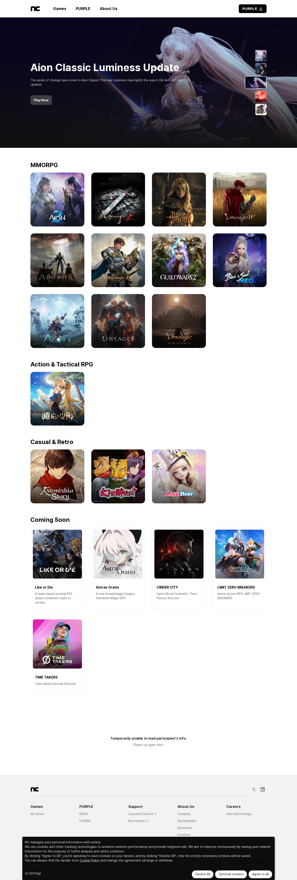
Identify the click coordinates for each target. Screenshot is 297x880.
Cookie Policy (90, 860)
